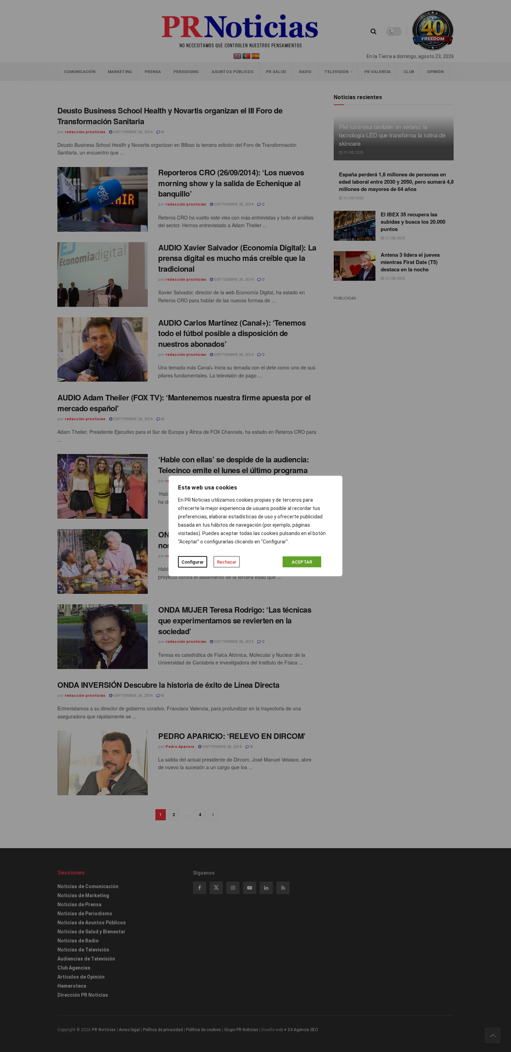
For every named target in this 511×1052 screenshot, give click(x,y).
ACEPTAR (302, 562)
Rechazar (226, 562)
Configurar (192, 562)
